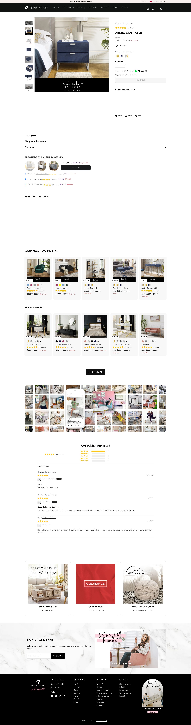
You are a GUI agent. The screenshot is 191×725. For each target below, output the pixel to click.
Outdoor (93, 7)
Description (30, 136)
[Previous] (29, 19)
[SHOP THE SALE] (48, 584)
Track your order (102, 690)
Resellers (99, 699)
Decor (80, 7)
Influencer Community (104, 696)
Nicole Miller (49, 251)
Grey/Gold (127, 56)
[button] (121, 28)
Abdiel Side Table (49, 472)
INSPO (115, 7)
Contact (99, 687)
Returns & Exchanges (104, 693)
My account (100, 705)
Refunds (122, 687)
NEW (55, 7)
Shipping (118, 75)
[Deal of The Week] (143, 584)
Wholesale (100, 702)
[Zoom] (71, 54)
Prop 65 (122, 696)
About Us (99, 684)
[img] (42, 476)
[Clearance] (95, 584)
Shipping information (35, 141)
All (132, 24)
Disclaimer (30, 147)
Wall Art (105, 7)
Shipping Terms (125, 684)
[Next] (29, 90)
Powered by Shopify (101, 721)
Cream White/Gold (117, 56)
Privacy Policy (124, 690)
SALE (124, 7)
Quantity (119, 62)
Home (117, 24)
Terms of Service (125, 693)
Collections (125, 24)
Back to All (96, 372)
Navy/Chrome (122, 56)
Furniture (67, 7)
